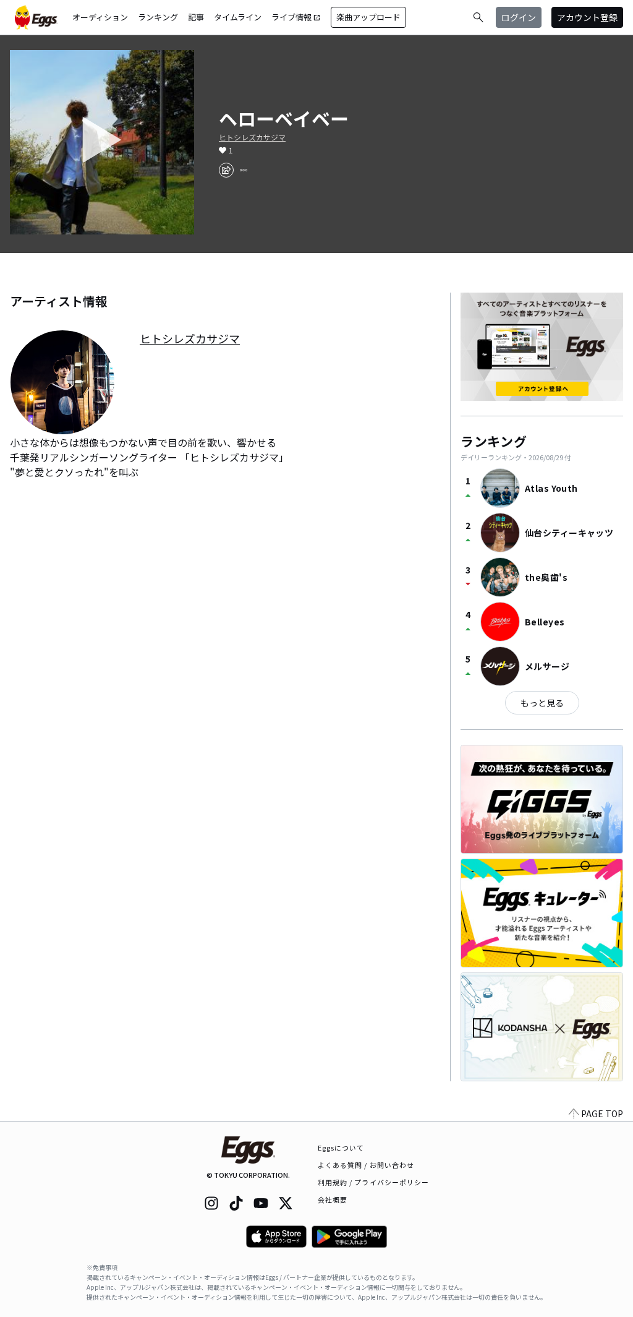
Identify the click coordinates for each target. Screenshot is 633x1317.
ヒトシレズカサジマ (252, 137)
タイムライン (237, 17)
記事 (196, 17)
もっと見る (542, 703)
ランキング (158, 17)
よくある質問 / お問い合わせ (366, 1165)
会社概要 (332, 1199)
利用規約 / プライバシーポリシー (374, 1182)
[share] (226, 170)
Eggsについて (341, 1147)
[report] (243, 170)
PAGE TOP (602, 1113)
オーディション (100, 17)
